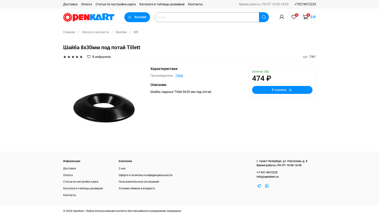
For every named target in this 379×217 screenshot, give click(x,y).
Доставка (70, 4)
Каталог (141, 17)
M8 (136, 32)
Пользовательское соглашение (139, 181)
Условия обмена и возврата (137, 188)
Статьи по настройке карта (116, 4)
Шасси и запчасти (95, 32)
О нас (122, 168)
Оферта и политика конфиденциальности (145, 175)
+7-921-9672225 (267, 172)
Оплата (86, 4)
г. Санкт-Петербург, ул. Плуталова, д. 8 (282, 161)
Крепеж (121, 32)
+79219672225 (305, 4)
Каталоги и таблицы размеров (162, 4)
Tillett (179, 75)
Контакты (195, 4)
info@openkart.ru (268, 176)
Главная (69, 32)
